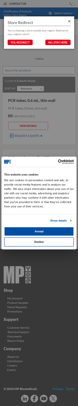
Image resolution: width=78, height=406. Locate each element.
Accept (39, 231)
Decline (39, 241)
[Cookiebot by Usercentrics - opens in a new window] (58, 161)
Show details (58, 220)
